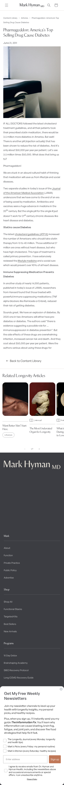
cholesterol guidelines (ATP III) (31, 234)
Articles (24, 18)
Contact (8, 527)
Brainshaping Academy (16, 662)
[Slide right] (39, 449)
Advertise (9, 577)
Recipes (8, 512)
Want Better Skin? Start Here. (14, 427)
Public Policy (10, 570)
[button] (6, 5)
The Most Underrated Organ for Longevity (41, 430)
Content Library (10, 18)
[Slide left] (24, 449)
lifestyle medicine (27, 260)
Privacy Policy (32, 779)
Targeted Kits (10, 616)
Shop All (8, 601)
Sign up (55, 759)
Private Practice (12, 562)
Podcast (8, 497)
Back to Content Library (25, 361)
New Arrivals (10, 631)
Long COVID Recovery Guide (18, 677)
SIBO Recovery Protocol (16, 670)
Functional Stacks (13, 609)
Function (8, 555)
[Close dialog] (61, 689)
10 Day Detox (10, 655)
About (7, 548)
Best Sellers (10, 624)
